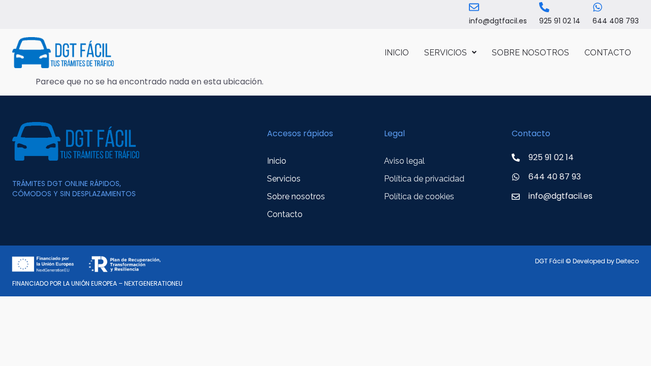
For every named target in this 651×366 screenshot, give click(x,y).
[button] (450, 53)
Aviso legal (404, 161)
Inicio (396, 52)
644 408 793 (616, 21)
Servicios (445, 52)
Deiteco (627, 261)
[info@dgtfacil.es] (474, 7)
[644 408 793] (598, 7)
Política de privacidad (424, 179)
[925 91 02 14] (544, 7)
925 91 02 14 (559, 21)
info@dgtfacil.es (498, 21)
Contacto (607, 52)
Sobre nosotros (530, 52)
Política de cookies (419, 196)
